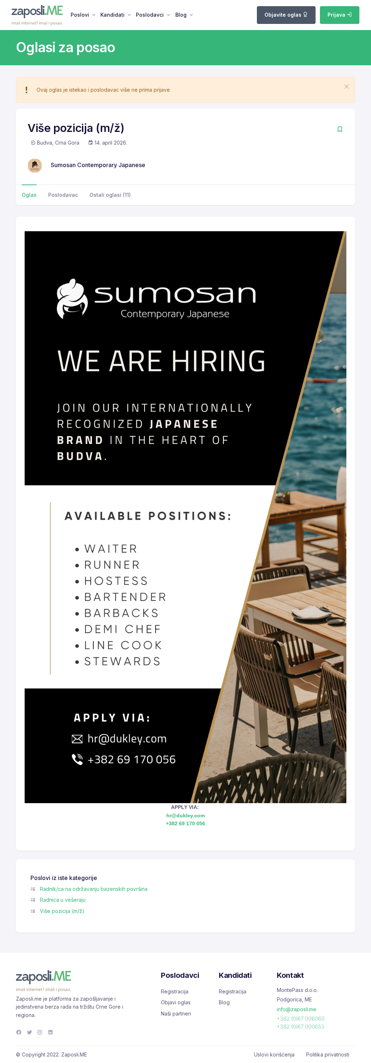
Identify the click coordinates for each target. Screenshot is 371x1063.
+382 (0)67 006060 (301, 1019)
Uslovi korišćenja (274, 1054)
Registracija (174, 991)
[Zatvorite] (347, 86)
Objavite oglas (283, 15)
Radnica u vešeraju (63, 900)
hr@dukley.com (185, 815)
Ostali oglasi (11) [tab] (110, 195)
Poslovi (80, 15)
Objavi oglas (176, 1002)
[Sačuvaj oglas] (339, 130)
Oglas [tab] (29, 195)
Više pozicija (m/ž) (62, 911)
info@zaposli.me (296, 1009)
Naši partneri (176, 1013)
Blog (181, 15)
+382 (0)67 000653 (300, 1026)
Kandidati (112, 15)
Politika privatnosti (327, 1054)
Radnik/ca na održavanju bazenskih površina (93, 889)
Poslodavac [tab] (63, 195)
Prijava (337, 15)
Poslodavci (150, 15)
